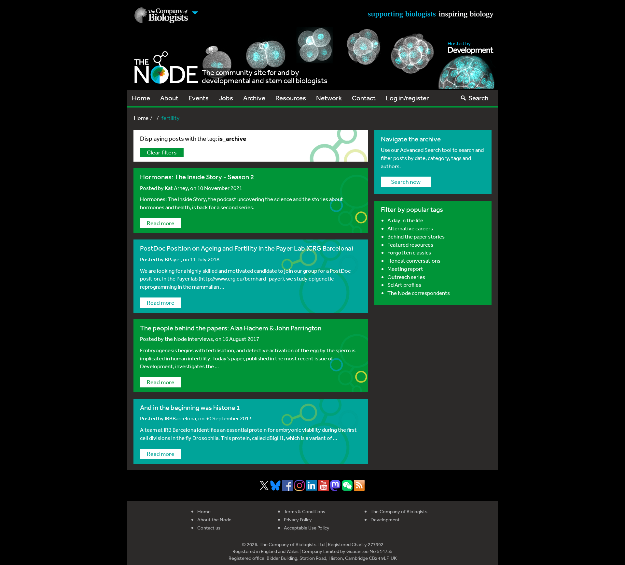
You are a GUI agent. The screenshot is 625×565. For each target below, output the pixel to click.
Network (329, 98)
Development (385, 519)
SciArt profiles (404, 284)
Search (478, 98)
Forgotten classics (409, 252)
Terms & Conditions (304, 511)
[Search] (463, 97)
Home (141, 98)
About (169, 98)
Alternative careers (410, 228)
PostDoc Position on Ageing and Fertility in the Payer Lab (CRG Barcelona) (246, 248)
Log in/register (407, 98)
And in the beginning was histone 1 (190, 407)
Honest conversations (413, 260)
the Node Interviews (189, 338)
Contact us (208, 528)
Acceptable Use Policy (306, 528)
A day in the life (405, 220)
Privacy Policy (298, 519)
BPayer (173, 259)
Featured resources (410, 244)
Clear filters (162, 152)
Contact (364, 98)
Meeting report (405, 268)
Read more (160, 222)
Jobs (226, 98)
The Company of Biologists (398, 511)
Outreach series (406, 276)
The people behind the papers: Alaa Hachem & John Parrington (230, 328)
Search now (406, 181)
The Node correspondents (418, 292)
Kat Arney (176, 187)
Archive (254, 98)
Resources (290, 98)
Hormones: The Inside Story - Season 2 (197, 177)
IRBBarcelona (180, 418)
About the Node (214, 519)
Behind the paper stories (416, 236)
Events (198, 98)
